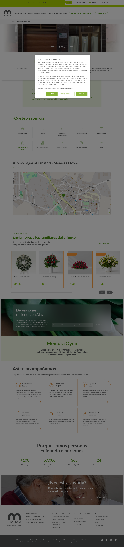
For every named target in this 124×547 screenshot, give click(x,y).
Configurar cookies (67, 94)
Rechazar (52, 94)
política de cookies (67, 88)
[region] (62, 76)
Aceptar (82, 94)
